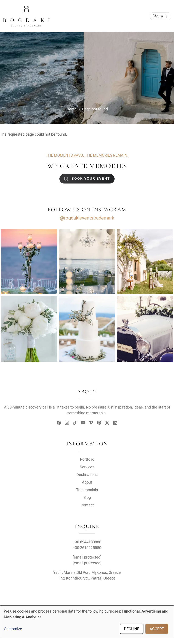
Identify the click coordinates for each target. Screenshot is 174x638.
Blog (87, 497)
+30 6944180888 (87, 542)
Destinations (87, 474)
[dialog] (87, 622)
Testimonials (87, 490)
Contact (87, 505)
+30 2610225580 (87, 547)
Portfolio (87, 459)
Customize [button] (13, 629)
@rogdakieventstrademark (87, 218)
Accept (157, 629)
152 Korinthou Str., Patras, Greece (87, 578)
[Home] (26, 9)
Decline (131, 629)
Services (87, 467)
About (87, 482)
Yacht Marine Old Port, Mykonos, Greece (87, 572)
